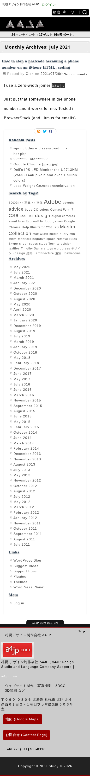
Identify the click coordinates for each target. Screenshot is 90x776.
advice (16, 209)
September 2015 (27, 406)
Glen (30, 74)
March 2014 (23, 443)
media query (58, 234)
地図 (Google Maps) (23, 719)
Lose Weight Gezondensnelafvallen (44, 186)
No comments (75, 74)
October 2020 (25, 293)
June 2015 (22, 416)
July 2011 (21, 544)
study (43, 243)
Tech (52, 243)
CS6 (13, 215)
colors (44, 209)
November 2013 (27, 459)
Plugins (19, 576)
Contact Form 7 (61, 209)
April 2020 (22, 309)
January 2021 (25, 283)
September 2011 (27, 534)
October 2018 (25, 352)
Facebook (51, 131)
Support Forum (26, 571)
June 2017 (22, 373)
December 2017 (27, 368)
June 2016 (22, 389)
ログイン (49, 4)
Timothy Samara (33, 248)
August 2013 (24, 464)
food (48, 221)
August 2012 (24, 491)
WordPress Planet (29, 587)
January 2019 (25, 347)
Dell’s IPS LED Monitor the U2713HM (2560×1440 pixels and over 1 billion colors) (45, 175)
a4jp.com (9, 676)
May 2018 (21, 358)
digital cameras (63, 216)
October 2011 (25, 528)
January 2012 (25, 518)
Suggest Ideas (25, 566)
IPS (56, 227)
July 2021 (21, 272)
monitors (24, 239)
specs (33, 243)
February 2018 (26, 363)
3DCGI (14, 202)
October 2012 (25, 486)
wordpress (62, 248)
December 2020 (27, 288)
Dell (31, 216)
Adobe (52, 201)
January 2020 (25, 320)
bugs (28, 209)
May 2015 (21, 422)
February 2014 (26, 448)
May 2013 (21, 475)
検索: (57, 12)
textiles (14, 248)
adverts (68, 202)
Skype (13, 243)
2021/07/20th (52, 74)
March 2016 (23, 395)
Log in (18, 603)
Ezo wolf (32, 221)
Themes (20, 582)
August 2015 (24, 411)
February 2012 (26, 512)
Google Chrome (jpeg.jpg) (36, 164)
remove (62, 239)
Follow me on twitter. (45, 131)
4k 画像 (37, 202)
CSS (23, 216)
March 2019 (23, 342)
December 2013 (27, 454)
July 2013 (21, 470)
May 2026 (21, 267)
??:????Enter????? (30, 159)
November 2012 (27, 480)
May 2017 (21, 379)
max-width (40, 234)
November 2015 (27, 400)
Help (25, 227)
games (58, 221)
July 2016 (21, 384)
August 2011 (24, 539)
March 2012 (23, 507)
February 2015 (26, 427)
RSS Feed (39, 131)
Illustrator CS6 (41, 227)
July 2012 (21, 496)
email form (17, 221)
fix (42, 221)
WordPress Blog (27, 560)
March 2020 (23, 315)
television (64, 243)
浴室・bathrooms (68, 253)
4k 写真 (25, 202)
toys (50, 248)
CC (36, 209)
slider (23, 243)
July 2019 (21, 336)
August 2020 (24, 299)
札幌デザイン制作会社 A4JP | (21, 4)
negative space (44, 239)
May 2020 (21, 304)
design (42, 215)
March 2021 (23, 277)
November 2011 (27, 523)
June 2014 (22, 438)
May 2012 (21, 502)
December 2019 (27, 326)
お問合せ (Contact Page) (27, 735)
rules (73, 239)
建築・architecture (40, 253)
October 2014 (25, 432)
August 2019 (24, 331)
